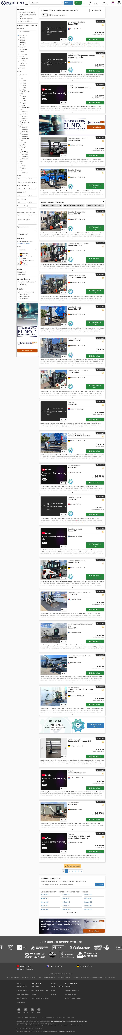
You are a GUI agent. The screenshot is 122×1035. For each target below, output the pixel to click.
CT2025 (25, 173)
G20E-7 (25, 152)
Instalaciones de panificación (46, 977)
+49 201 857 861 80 (26, 969)
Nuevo (22, 272)
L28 (24, 168)
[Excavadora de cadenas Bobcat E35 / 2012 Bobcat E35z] (54, 633)
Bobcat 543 (66, 902)
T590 (24, 98)
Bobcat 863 (88, 906)
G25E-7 (25, 154)
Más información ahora (95, 725)
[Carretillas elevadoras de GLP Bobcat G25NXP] (54, 147)
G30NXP (25, 159)
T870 (24, 105)
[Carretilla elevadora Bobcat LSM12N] (54, 348)
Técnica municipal (26, 21)
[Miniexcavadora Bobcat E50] (54, 811)
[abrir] (72, 48)
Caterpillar (24, 58)
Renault (23, 47)
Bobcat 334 (44, 909)
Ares (22, 56)
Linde (22, 65)
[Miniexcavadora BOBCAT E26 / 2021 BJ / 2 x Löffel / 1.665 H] (54, 696)
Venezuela (23, 243)
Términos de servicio (64, 1031)
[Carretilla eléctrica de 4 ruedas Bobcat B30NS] (54, 379)
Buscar (69, 3)
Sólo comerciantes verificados (25, 297)
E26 (24, 80)
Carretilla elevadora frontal (51, 205)
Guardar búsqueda (73, 866)
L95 (24, 166)
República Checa (28, 260)
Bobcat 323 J (45, 902)
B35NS (24, 116)
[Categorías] (26, 3)
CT (21, 170)
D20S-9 (25, 134)
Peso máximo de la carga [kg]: (26, 212)
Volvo (22, 68)
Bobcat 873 (88, 909)
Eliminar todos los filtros (59, 15)
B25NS (24, 111)
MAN (22, 38)
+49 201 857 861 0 (86, 966)
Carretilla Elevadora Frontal (73, 205)
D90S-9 (25, 129)
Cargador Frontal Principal (96, 205)
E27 (24, 85)
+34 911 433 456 (25, 966)
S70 (24, 142)
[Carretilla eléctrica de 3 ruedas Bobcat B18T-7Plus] (54, 252)
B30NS (24, 114)
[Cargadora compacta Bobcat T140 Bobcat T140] (54, 601)
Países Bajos (27, 256)
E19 (24, 90)
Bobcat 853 (88, 902)
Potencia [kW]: (21, 192)
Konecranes (24, 49)
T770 (24, 101)
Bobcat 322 (44, 895)
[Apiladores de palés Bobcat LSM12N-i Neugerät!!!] (54, 748)
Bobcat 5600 (67, 909)
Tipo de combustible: (23, 219)
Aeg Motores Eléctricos (28, 977)
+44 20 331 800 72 (56, 966)
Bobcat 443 (66, 895)
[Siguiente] (65, 31)
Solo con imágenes (27, 292)
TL (21, 161)
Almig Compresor (110, 977)
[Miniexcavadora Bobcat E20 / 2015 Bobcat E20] (54, 665)
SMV (22, 45)
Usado (22, 274)
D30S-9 (25, 136)
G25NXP (25, 156)
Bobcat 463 (66, 898)
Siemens (23, 40)
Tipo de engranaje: (23, 227)
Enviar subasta (96, 127)
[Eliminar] (62, 3)
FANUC (22, 61)
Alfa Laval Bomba (97, 977)
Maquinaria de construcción (28, 15)
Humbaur (23, 63)
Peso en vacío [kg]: (22, 206)
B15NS (24, 118)
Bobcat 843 (88, 898)
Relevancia (97, 10)
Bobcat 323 (44, 898)
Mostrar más (73, 912)
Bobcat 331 (44, 906)
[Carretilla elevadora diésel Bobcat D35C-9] (54, 569)
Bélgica (25, 263)
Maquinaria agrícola (26, 19)
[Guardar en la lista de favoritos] (103, 24)
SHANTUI (23, 54)
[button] (119, 3)
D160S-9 (25, 132)
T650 (24, 103)
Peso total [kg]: (21, 199)
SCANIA (23, 42)
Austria (25, 258)
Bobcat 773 (88, 895)
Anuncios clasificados (27, 282)
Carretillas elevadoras (27, 12)
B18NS (24, 121)
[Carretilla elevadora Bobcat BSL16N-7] (54, 316)
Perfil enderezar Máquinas (81, 977)
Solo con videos (25, 294)
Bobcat (23, 35)
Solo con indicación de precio (28, 182)
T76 (24, 96)
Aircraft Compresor (64, 977)
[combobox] (27, 249)
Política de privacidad (50, 1031)
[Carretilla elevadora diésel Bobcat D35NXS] (54, 221)
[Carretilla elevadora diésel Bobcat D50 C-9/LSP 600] (54, 284)
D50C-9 (25, 127)
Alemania (26, 253)
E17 (24, 83)
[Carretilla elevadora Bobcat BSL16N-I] (54, 179)
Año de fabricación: (23, 185)
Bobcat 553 (66, 906)
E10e (24, 87)
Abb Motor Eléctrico (13, 977)
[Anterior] (42, 31)
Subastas (23, 284)
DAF (22, 51)
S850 (24, 147)
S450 (24, 145)
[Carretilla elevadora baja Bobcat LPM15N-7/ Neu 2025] (54, 443)
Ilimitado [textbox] (23, 250)
